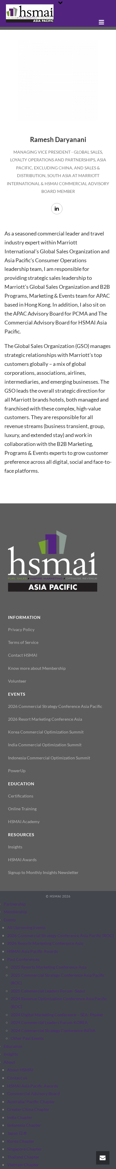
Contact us (17, 1077)
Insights (15, 846)
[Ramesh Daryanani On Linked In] (56, 208)
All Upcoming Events (26, 927)
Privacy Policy (21, 629)
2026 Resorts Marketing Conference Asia (45, 943)
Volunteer (17, 680)
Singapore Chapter (24, 1148)
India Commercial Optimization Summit (44, 744)
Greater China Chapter (28, 1109)
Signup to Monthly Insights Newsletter (43, 872)
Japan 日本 (17, 1133)
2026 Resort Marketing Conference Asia (45, 719)
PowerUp (17, 770)
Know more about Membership (37, 668)
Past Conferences (23, 959)
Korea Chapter (21, 1141)
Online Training (22, 808)
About (9, 1062)
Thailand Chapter (23, 1156)
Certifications (20, 795)
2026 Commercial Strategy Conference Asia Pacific (55, 706)
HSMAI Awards (22, 859)
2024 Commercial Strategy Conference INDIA (53, 1030)
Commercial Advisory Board (33, 1093)
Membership (15, 911)
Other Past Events (27, 1038)
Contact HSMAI (22, 655)
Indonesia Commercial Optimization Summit (49, 757)
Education (13, 1046)
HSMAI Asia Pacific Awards (32, 951)
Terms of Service (23, 642)
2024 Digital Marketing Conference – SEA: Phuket (57, 1014)
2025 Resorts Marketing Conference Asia (49, 967)
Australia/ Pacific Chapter (31, 1101)
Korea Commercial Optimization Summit (46, 731)
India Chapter (19, 1117)
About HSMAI (20, 1069)
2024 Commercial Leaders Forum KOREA (49, 1022)
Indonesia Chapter (24, 1125)
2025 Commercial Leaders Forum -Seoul (48, 990)
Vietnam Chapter (23, 1164)
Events (10, 919)
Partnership (15, 903)
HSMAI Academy (24, 821)
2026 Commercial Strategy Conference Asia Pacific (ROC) (60, 935)
